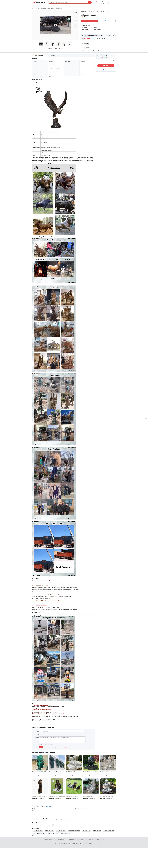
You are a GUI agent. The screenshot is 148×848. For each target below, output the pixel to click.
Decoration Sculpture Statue (109, 830)
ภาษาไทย (92, 840)
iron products (76, 810)
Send (41, 747)
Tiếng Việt (100, 840)
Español (50, 840)
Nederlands (76, 840)
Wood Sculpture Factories (37, 830)
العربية (80, 840)
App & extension (101, 5)
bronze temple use (56, 812)
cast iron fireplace (35, 812)
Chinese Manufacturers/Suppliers (60, 839)
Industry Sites (81, 839)
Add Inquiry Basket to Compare (55, 48)
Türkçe (97, 840)
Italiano (68, 840)
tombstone (55, 810)
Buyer (89, 5)
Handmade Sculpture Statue (53, 833)
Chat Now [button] (108, 20)
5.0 (101, 57)
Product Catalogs (48, 806)
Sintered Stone (97, 812)
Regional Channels (88, 839)
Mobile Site (99, 839)
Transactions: (99, 38)
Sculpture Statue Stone (97, 830)
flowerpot (34, 810)
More (33, 835)
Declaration (86, 843)
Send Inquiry (89, 20)
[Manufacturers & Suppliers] (38, 2)
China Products (51, 839)
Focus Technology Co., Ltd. (66, 843)
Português (54, 840)
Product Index (94, 839)
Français (59, 840)
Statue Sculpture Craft (86, 830)
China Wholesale (69, 839)
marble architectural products (79, 808)
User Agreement (80, 843)
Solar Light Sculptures (58, 825)
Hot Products (46, 839)
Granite (75, 812)
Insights (103, 839)
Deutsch (72, 840)
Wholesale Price (75, 839)
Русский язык (64, 840)
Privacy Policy (91, 843)
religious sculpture (56, 808)
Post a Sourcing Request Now (65, 747)
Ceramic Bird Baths (36, 825)
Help (95, 5)
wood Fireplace (97, 810)
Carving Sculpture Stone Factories (74, 830)
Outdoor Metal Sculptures (47, 825)
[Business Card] (113, 60)
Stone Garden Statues (58, 8)
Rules (115, 5)
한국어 (83, 840)
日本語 (87, 840)
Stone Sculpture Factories (61, 830)
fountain (96, 808)
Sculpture (34, 808)
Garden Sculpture (51, 8)
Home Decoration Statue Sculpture (39, 833)
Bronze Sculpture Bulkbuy (65, 833)
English (47, 840)
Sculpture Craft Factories (49, 830)
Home (33, 8)
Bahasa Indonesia (106, 840)
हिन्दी (89, 840)
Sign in (114, 3)
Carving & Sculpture (44, 8)
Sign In (83, 50)
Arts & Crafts (37, 8)
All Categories (36, 5)
